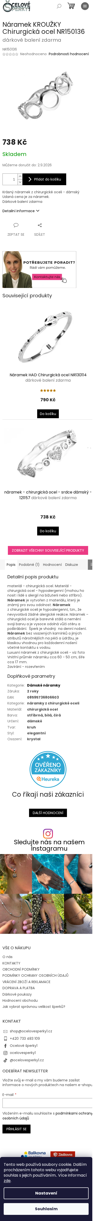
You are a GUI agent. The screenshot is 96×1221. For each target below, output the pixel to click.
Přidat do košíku (47, 179)
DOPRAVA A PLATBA (18, 988)
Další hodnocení (48, 812)
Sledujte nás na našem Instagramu (49, 845)
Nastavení (46, 1193)
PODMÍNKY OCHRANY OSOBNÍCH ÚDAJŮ (35, 975)
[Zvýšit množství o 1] (19, 176)
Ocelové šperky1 (23, 1045)
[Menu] (85, 6)
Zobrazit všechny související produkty (48, 550)
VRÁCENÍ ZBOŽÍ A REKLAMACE (26, 981)
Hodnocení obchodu (20, 1000)
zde (7, 1180)
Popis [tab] (11, 564)
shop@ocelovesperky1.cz (31, 1031)
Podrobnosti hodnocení (69, 54)
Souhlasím (46, 1209)
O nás (7, 956)
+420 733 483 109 (25, 1038)
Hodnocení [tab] (52, 564)
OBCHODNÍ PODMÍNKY (21, 969)
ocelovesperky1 (23, 1052)
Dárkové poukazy (17, 994)
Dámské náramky (43, 685)
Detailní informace (18, 210)
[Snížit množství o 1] (19, 182)
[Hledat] (59, 6)
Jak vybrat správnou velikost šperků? (33, 1006)
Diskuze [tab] (71, 564)
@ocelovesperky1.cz (27, 1060)
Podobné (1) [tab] (29, 564)
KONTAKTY (11, 963)
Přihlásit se (16, 1129)
